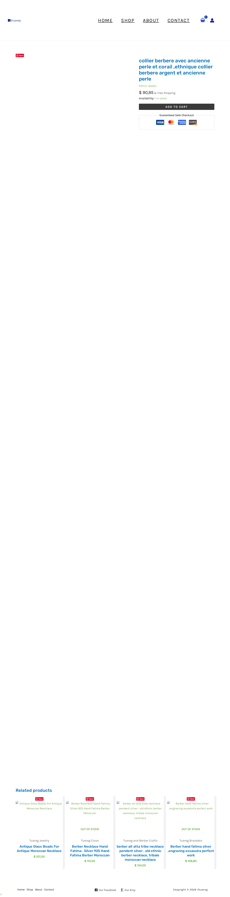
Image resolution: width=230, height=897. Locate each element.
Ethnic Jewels (148, 85)
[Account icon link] (212, 20)
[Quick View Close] (1, 894)
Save (21, 55)
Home (21, 889)
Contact (49, 889)
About (38, 889)
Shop (30, 889)
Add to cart (177, 106)
